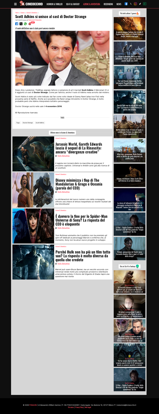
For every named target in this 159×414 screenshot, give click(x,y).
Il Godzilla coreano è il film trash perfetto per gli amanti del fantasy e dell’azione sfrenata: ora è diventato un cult (129, 290)
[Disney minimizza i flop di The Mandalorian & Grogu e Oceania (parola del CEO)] (33, 190)
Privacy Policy (79, 407)
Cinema (22, 13)
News (119, 4)
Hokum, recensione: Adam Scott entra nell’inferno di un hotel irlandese (130, 179)
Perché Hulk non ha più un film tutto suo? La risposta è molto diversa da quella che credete (129, 107)
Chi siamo (71, 407)
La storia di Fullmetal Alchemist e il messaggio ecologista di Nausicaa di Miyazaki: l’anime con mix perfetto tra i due (129, 206)
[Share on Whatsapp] (25, 24)
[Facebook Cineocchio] (125, 4)
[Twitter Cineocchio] (130, 4)
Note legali (88, 407)
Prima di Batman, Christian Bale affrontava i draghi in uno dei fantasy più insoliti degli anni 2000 (130, 58)
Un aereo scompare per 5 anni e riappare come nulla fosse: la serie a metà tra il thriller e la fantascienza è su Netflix (130, 315)
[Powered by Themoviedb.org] (144, 4)
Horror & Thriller (54, 4)
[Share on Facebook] (16, 24)
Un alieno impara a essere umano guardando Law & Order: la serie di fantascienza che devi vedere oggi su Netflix (129, 339)
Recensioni (108, 4)
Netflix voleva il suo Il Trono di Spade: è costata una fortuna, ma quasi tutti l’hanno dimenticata (129, 131)
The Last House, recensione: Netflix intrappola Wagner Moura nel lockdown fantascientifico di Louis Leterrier (129, 83)
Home (17, 13)
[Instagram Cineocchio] (134, 4)
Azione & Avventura (91, 4)
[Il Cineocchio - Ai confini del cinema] (31, 4)
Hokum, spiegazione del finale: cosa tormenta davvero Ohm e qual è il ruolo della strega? (129, 254)
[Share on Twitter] (21, 24)
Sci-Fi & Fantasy (73, 4)
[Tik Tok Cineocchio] (139, 4)
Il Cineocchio (33, 405)
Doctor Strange (28, 123)
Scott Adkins (40, 123)
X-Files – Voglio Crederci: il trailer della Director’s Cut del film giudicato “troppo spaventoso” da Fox (129, 229)
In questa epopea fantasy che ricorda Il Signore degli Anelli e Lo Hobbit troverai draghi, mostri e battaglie (129, 34)
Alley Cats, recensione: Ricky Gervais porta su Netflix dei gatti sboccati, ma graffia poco (130, 156)
